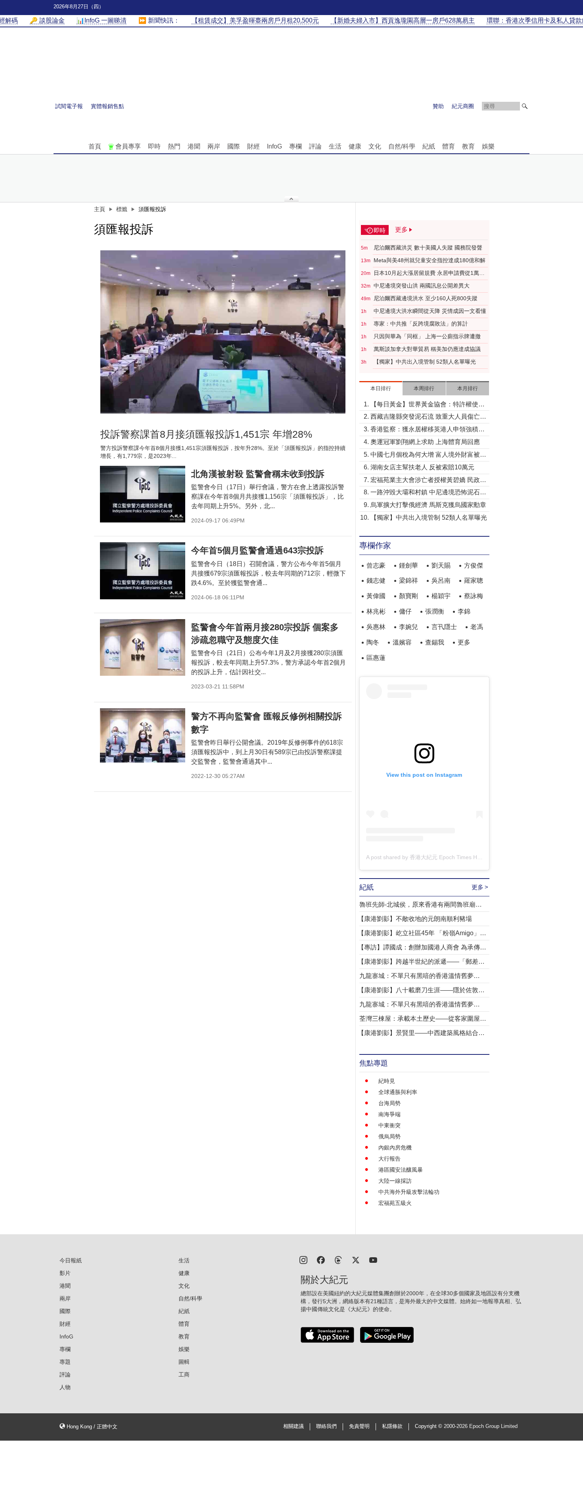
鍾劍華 (408, 565)
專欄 (295, 146)
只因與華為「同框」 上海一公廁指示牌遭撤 (427, 336)
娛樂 (488, 146)
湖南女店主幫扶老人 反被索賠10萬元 (422, 467)
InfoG (274, 146)
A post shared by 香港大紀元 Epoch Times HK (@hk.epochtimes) (447, 857)
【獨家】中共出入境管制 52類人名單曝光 (425, 361)
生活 (335, 146)
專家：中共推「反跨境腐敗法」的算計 (421, 323)
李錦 (464, 611)
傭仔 (405, 611)
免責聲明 (359, 1426)
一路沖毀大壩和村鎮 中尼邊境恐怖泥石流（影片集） (428, 493)
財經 (253, 146)
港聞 (194, 146)
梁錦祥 (408, 580)
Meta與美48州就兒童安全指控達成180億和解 (429, 260)
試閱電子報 (69, 106)
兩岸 (213, 146)
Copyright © (429, 1426)
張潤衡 (434, 611)
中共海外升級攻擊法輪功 (408, 1192)
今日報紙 (70, 1260)
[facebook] (321, 1259)
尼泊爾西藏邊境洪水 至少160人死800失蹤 (426, 298)
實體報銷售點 (107, 106)
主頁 (99, 209)
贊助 (438, 106)
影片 (65, 1273)
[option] (222, 331)
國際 (233, 146)
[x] (356, 1259)
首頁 (94, 146)
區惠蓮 (375, 657)
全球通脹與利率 (397, 1092)
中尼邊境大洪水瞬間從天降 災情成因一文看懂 (430, 311)
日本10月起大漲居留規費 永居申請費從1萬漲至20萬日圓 (429, 273)
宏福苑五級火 (395, 1203)
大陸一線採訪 (395, 1181)
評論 (315, 146)
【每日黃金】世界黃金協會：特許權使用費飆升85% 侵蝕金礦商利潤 (427, 405)
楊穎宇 (441, 596)
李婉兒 (408, 626)
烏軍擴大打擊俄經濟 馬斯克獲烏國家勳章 (428, 504)
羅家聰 (473, 580)
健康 (355, 146)
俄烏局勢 (389, 1136)
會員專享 (128, 146)
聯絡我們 (326, 1426)
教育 (468, 146)
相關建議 (293, 1426)
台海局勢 (389, 1103)
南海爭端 (389, 1114)
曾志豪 (375, 565)
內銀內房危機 (395, 1147)
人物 (65, 1387)
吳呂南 (441, 580)
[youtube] (373, 1259)
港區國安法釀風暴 (400, 1170)
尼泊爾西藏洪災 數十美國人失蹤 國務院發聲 (428, 247)
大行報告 (389, 1158)
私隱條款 (392, 1426)
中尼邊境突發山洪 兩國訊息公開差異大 (422, 285)
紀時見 (386, 1081)
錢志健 (375, 580)
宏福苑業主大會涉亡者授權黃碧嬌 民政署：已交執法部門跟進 (425, 481)
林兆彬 (375, 611)
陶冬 (372, 642)
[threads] (338, 1259)
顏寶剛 (408, 596)
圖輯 (184, 1362)
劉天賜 (441, 565)
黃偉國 (375, 596)
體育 (448, 146)
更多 (464, 642)
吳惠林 (375, 626)
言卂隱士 (444, 626)
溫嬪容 (402, 642)
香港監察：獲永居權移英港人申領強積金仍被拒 (427, 430)
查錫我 (434, 642)
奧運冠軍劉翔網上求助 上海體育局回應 (425, 441)
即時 (154, 146)
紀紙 (428, 146)
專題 (65, 1362)
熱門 (174, 146)
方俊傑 (473, 565)
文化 (374, 146)
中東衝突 (389, 1125)
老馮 (476, 626)
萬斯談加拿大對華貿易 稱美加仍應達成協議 (427, 349)
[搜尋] (525, 106)
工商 (184, 1374)
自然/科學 (401, 146)
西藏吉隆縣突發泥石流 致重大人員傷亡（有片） (425, 417)
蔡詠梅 (473, 596)
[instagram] (303, 1259)
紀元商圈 (463, 106)
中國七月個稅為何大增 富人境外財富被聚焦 (428, 455)
